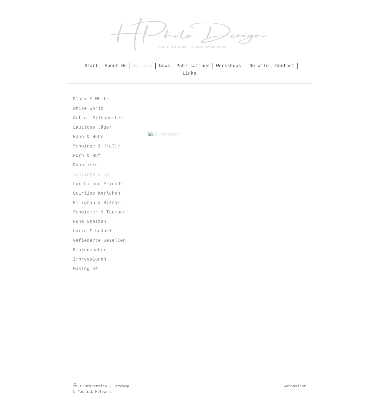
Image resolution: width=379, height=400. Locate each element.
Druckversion (93, 386)
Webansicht (295, 386)
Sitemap (121, 386)
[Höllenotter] (230, 200)
